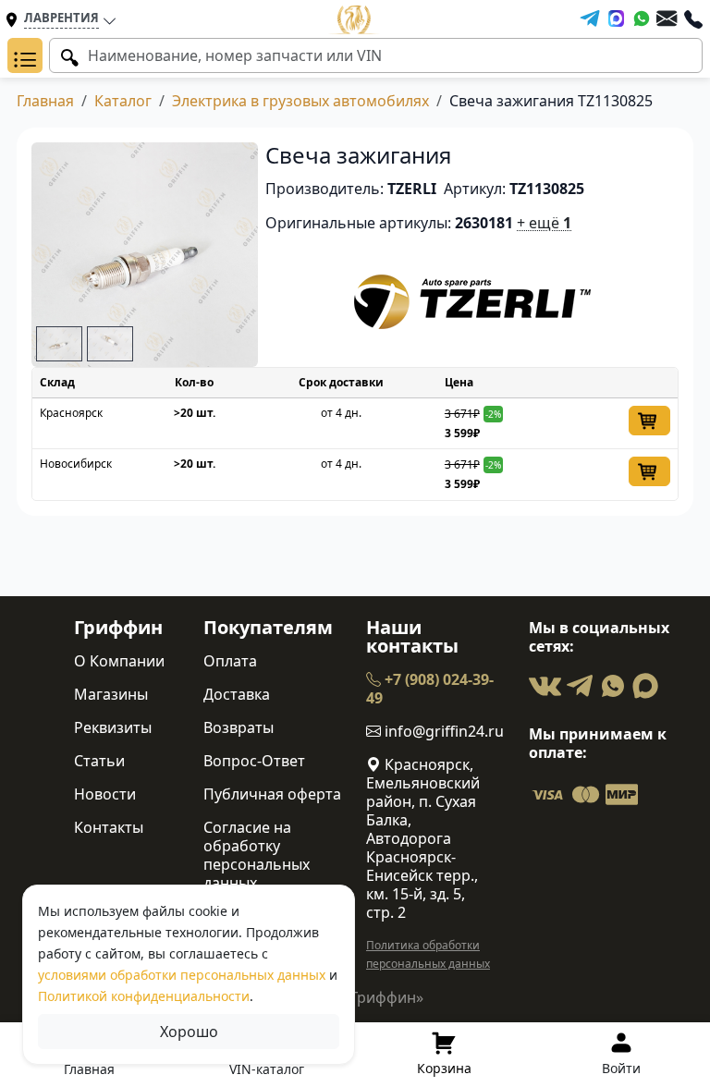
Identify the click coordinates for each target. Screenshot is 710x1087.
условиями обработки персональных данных (181, 974)
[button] (25, 55)
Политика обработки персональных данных (428, 954)
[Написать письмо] (666, 18)
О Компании (119, 661)
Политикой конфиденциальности (144, 996)
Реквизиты (113, 727)
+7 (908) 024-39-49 (430, 688)
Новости (105, 794)
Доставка (236, 694)
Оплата (230, 661)
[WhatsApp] (641, 18)
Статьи (99, 761)
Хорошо (189, 1031)
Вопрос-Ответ (254, 761)
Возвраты (238, 727)
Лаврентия (61, 17)
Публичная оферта (272, 794)
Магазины (111, 694)
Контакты (108, 827)
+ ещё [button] (544, 223)
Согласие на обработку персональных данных (256, 855)
